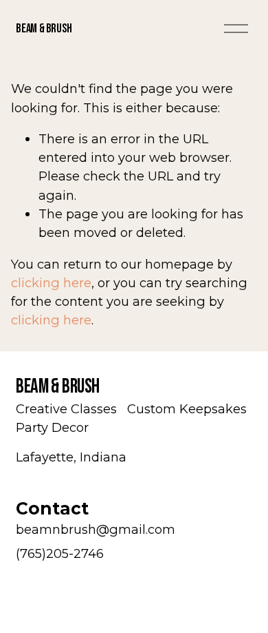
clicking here (51, 283)
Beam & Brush (44, 28)
